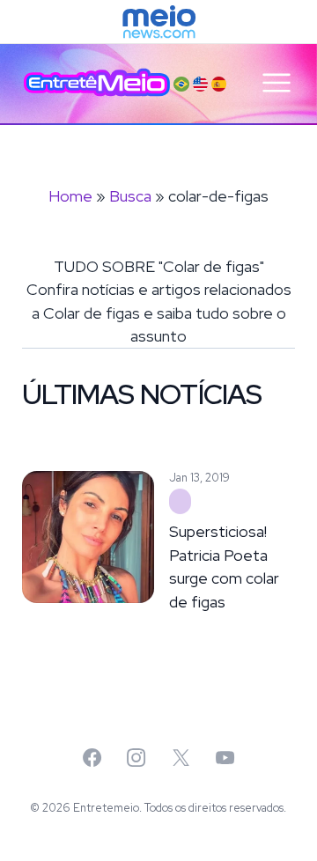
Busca (130, 196)
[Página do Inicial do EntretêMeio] (97, 82)
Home (70, 196)
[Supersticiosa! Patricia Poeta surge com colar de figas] (180, 502)
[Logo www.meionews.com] (159, 22)
